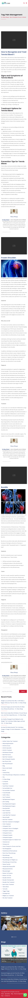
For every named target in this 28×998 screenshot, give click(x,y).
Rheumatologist (6, 871)
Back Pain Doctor (7, 754)
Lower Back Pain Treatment (9, 815)
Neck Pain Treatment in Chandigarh (11, 821)
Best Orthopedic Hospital (9, 759)
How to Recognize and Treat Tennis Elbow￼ (13, 53)
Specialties (7, 993)
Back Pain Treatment (7, 757)
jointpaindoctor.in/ (7, 232)
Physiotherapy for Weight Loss (10, 859)
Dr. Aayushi (5, 781)
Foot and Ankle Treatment (9, 790)
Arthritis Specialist (7, 748)
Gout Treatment (6, 797)
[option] (14, 954)
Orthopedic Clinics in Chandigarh (10, 828)
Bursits (4, 770)
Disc (4, 777)
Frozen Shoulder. (8, 257)
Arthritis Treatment (7, 750)
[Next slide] (25, 927)
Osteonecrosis (6, 842)
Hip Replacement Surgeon (9, 799)
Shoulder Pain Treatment (8, 882)
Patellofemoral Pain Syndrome (10, 850)
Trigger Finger (6, 891)
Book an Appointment (19, 993)
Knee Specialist (6, 808)
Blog (4, 765)
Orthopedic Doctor (7, 833)
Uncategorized (6, 893)
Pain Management (7, 848)
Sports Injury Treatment (8, 884)
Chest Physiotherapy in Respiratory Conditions (14, 774)
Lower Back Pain (6, 812)
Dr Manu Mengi (6, 779)
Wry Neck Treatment (7, 897)
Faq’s (2, 995)
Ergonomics (5, 783)
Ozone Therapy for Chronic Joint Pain (12, 846)
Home (2, 993)
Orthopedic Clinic (7, 826)
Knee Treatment (6, 810)
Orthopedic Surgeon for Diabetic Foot (12, 839)
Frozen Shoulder (6, 792)
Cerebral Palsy (6, 772)
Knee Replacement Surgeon (9, 803)
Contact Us (7, 995)
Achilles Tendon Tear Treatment (10, 741)
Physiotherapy (6, 855)
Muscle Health (6, 817)
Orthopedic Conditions (8, 830)
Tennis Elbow (6, 886)
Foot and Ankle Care (7, 788)
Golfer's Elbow (6, 795)
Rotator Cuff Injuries (8, 873)
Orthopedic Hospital (7, 835)
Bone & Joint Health (7, 768)
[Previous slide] (3, 927)
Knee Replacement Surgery (9, 806)
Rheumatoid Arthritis (8, 868)
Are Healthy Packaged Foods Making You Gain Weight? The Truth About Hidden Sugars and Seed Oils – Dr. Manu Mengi (13, 721)
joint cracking (6, 801)
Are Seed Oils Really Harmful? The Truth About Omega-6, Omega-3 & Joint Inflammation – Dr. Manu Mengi (13, 729)
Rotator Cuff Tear (7, 875)
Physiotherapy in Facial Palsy (10, 862)
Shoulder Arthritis (7, 877)
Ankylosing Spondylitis (8, 743)
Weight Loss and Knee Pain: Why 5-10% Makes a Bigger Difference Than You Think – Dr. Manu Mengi (13, 701)
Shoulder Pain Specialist (8, 880)
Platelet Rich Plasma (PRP (9, 866)
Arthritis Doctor (6, 745)
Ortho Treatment (7, 824)
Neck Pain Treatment (7, 819)
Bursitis (4, 487)
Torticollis (5, 889)
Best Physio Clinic (7, 761)
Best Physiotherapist (8, 763)
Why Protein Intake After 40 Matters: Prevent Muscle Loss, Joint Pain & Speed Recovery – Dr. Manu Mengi (14, 714)
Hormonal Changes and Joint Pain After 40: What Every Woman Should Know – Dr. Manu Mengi (13, 708)
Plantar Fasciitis (6, 864)
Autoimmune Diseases (8, 752)
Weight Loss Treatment (8, 895)
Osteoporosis (6, 844)
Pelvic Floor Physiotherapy (9, 853)
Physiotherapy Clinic (7, 857)
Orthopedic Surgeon (7, 837)
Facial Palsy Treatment (8, 786)
